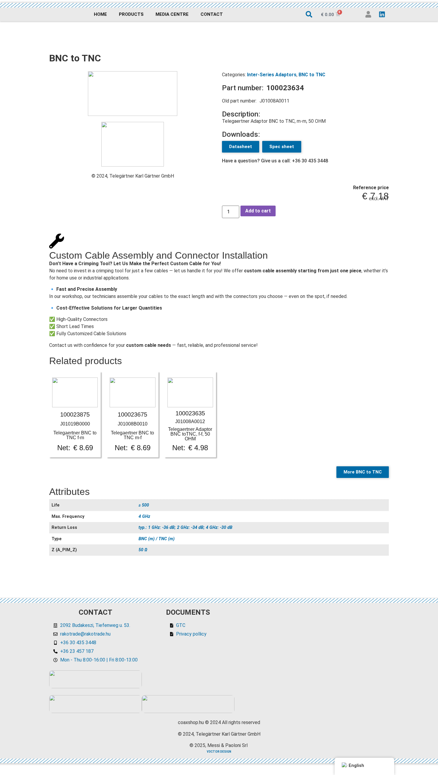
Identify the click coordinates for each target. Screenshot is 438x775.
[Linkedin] (382, 14)
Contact (212, 14)
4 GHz (144, 516)
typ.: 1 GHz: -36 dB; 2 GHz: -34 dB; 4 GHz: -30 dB (185, 527)
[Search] (309, 14)
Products (131, 14)
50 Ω (143, 549)
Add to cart (258, 211)
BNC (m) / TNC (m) (157, 538)
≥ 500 (144, 505)
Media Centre (172, 14)
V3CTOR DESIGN (219, 751)
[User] (368, 14)
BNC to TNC (312, 74)
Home (100, 14)
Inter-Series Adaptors (271, 74)
